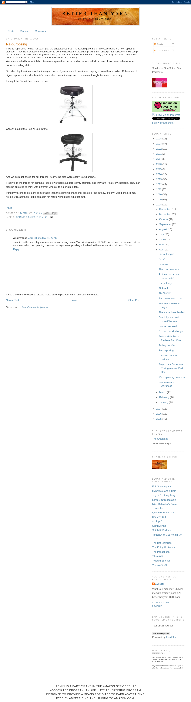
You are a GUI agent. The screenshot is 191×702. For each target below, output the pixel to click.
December (165, 209)
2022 (159, 148)
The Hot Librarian (161, 543)
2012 (159, 184)
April (162, 249)
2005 (159, 418)
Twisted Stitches (161, 560)
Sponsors (40, 31)
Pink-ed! (163, 288)
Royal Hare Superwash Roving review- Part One (171, 368)
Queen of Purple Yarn (164, 512)
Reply (16, 249)
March (163, 392)
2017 (159, 158)
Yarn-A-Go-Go (160, 565)
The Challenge (160, 438)
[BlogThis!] (47, 213)
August (163, 229)
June (162, 239)
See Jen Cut (159, 517)
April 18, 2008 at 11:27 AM (42, 238)
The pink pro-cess (169, 269)
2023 (159, 143)
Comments (162, 50)
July (162, 234)
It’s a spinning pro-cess (172, 377)
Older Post (134, 300)
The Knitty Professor (163, 547)
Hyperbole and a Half (164, 491)
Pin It (9, 207)
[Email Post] (50, 217)
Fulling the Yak (167, 345)
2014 (159, 174)
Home (73, 300)
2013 (159, 179)
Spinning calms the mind (32, 217)
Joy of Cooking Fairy (163, 495)
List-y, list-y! (165, 283)
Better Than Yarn (95, 13)
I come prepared (168, 326)
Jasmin (24, 213)
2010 (159, 194)
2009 (159, 199)
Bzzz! (162, 259)
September (165, 224)
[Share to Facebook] (53, 213)
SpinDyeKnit (159, 525)
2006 (159, 413)
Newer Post (12, 300)
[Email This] (44, 213)
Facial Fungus (166, 254)
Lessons (163, 264)
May (162, 244)
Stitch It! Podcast (161, 530)
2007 (159, 408)
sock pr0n (157, 521)
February (164, 397)
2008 (159, 204)
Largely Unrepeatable (164, 499)
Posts (11, 31)
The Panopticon (161, 551)
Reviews (25, 31)
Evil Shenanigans (161, 486)
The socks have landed (171, 312)
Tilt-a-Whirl (158, 556)
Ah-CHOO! (165, 293)
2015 (159, 169)
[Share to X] (50, 213)
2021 (159, 153)
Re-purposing (166, 350)
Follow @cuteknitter (163, 122)
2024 (159, 138)
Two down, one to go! (170, 298)
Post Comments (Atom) (34, 307)
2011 (159, 189)
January (164, 402)
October (164, 219)
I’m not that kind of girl (171, 331)
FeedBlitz (171, 637)
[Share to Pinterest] (55, 213)
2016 (159, 164)
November (165, 214)
